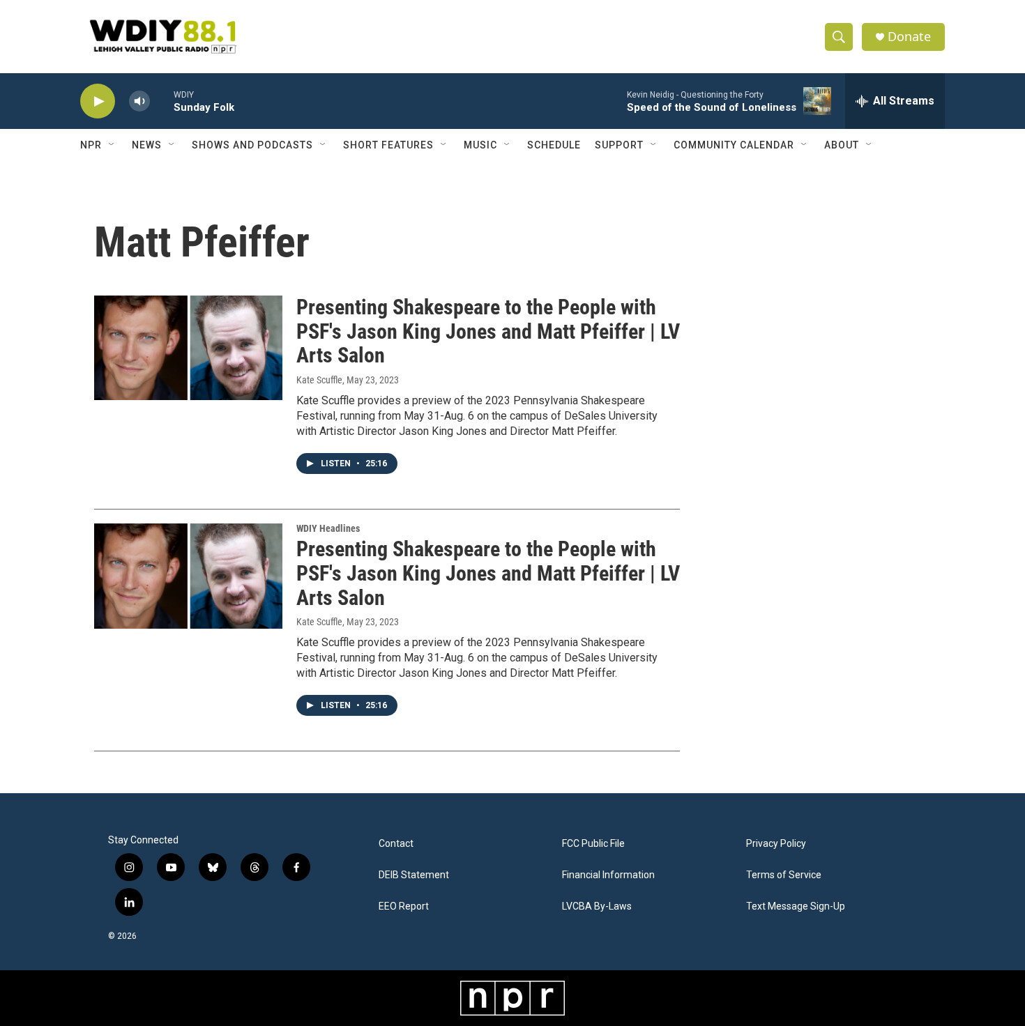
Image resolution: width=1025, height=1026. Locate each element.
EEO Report (404, 906)
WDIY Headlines (328, 528)
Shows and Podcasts (252, 145)
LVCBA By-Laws (597, 906)
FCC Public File (593, 844)
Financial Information (608, 875)
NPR (91, 145)
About (841, 145)
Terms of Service (783, 875)
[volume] (139, 101)
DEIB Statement (414, 875)
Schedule (554, 145)
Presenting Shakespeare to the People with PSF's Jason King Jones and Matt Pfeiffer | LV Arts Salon (488, 331)
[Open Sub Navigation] (112, 145)
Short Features (388, 145)
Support (619, 145)
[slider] (162, 100)
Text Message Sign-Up (795, 906)
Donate (909, 36)
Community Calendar (734, 145)
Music (480, 145)
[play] (97, 101)
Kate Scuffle (319, 379)
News (147, 145)
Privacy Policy (776, 844)
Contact (396, 844)
